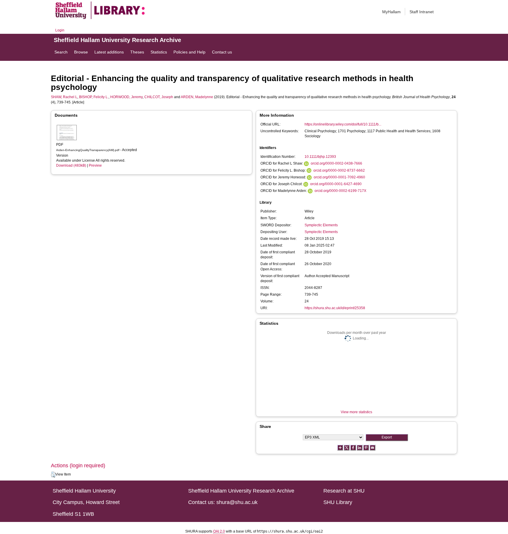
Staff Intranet (422, 11)
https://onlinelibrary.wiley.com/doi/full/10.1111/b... (343, 124)
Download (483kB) (71, 165)
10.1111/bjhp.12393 (320, 157)
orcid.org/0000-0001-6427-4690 (336, 184)
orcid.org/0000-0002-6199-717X (340, 191)
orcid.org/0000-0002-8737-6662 (339, 170)
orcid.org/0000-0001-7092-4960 (339, 177)
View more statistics (356, 412)
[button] (53, 475)
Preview (95, 165)
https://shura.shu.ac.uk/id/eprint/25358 (335, 308)
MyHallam (391, 11)
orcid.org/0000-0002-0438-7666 (336, 163)
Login (59, 30)
